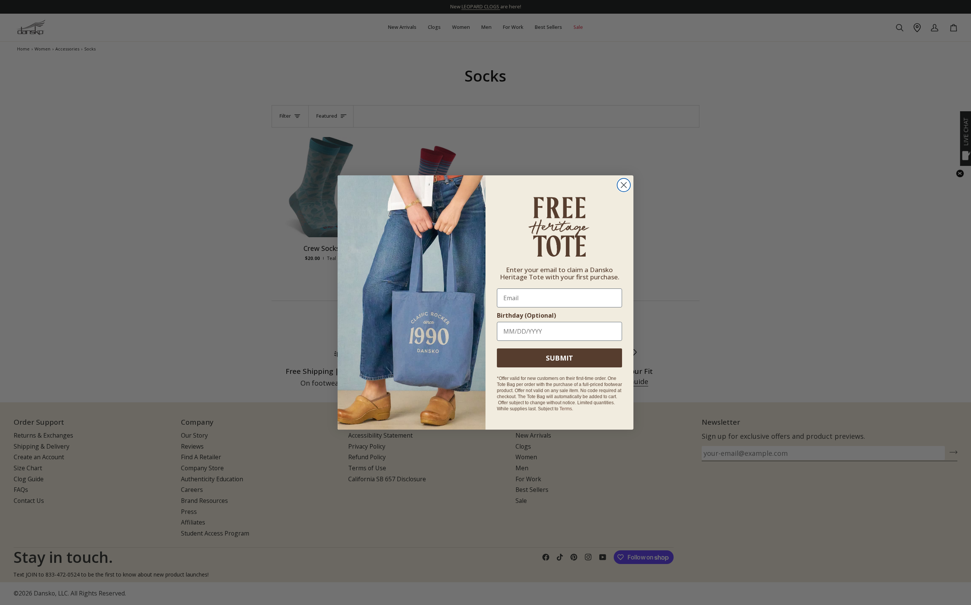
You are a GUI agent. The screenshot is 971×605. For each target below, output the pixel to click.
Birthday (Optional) (526, 315)
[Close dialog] (623, 185)
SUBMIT (559, 357)
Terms (565, 408)
